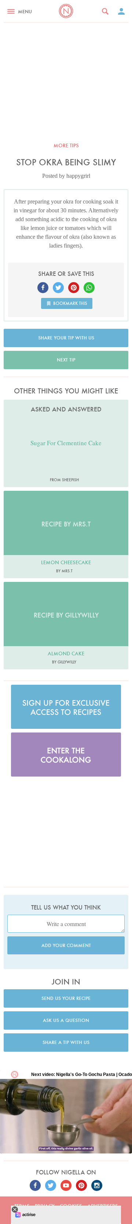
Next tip (66, 360)
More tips (66, 145)
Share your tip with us (66, 338)
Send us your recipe (66, 998)
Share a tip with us (66, 1042)
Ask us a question (66, 1020)
